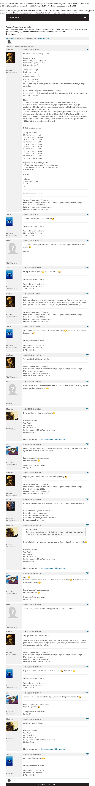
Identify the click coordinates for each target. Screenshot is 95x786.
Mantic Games (43, 38)
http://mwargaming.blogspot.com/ (53, 439)
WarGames (10, 38)
